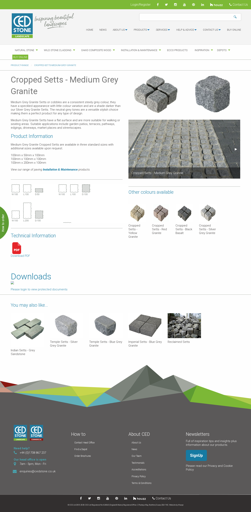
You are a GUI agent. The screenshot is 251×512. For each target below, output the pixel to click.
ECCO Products (177, 50)
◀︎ (134, 149)
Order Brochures (82, 456)
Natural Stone (24, 50)
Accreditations (139, 469)
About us (119, 29)
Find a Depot (80, 449)
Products (140, 29)
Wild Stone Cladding (57, 50)
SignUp (196, 455)
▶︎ (237, 149)
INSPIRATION (202, 50)
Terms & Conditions (142, 483)
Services (161, 29)
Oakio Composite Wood (96, 50)
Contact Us (240, 4)
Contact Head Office (84, 442)
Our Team (137, 456)
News (102, 29)
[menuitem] (89, 31)
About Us (136, 442)
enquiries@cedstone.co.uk (37, 471)
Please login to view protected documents (39, 289)
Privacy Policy (139, 476)
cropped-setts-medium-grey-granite (55, 65)
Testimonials (138, 463)
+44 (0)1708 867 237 (33, 452)
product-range (20, 65)
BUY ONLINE (234, 29)
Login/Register (141, 4)
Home (89, 29)
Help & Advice (185, 29)
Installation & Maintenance (139, 50)
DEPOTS (221, 50)
